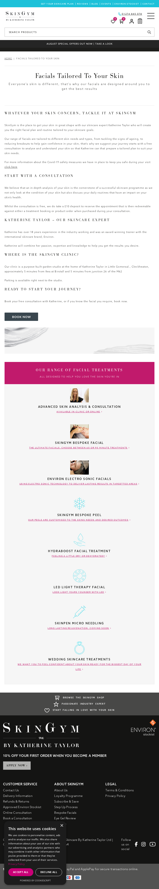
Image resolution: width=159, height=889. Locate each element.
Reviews (82, 3)
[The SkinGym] (20, 16)
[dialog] (35, 853)
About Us (60, 790)
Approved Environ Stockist (22, 807)
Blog (95, 3)
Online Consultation (17, 813)
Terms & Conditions (119, 790)
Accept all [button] (21, 872)
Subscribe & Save (66, 801)
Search (150, 32)
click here (11, 166)
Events (106, 3)
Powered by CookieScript (35, 880)
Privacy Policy (115, 796)
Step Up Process (66, 807)
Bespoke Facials (65, 813)
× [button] (61, 825)
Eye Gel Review (65, 818)
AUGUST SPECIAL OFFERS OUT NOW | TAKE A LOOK (80, 44)
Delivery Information (18, 796)
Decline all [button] (48, 872)
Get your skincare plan (57, 3)
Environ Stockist (126, 3)
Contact (148, 3)
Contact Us (11, 790)
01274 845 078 (132, 14)
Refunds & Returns (16, 801)
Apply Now (15, 765)
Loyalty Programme (68, 796)
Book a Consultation (17, 818)
